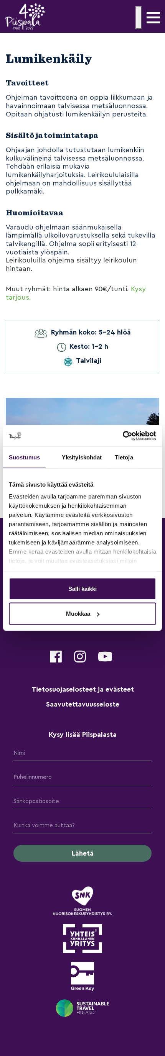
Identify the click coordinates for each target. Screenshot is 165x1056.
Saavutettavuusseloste (82, 704)
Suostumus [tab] (24, 457)
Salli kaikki (82, 588)
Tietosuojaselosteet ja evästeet (82, 689)
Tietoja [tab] (124, 457)
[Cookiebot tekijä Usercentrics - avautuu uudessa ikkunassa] (122, 436)
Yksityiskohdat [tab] (82, 457)
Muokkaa (78, 613)
